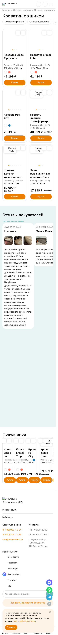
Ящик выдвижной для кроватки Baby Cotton (40, 175)
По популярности (14, 21)
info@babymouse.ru (12, 539)
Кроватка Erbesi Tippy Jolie (14, 56)
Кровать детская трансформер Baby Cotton (12, 175)
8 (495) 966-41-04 (11, 529)
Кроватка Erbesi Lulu (40, 56)
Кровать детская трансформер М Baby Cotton (40, 120)
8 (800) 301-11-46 (11, 534)
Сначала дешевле (39, 21)
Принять (11, 627)
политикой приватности (24, 621)
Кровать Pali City (12, 116)
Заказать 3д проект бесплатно (27, 602)
